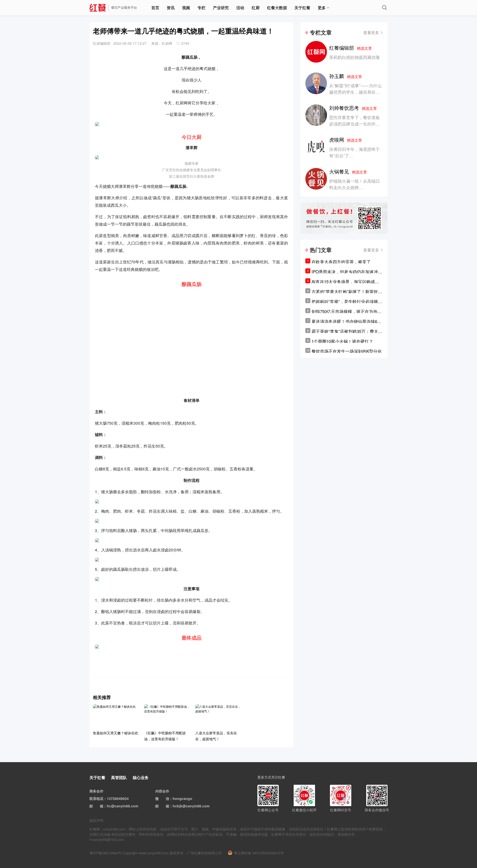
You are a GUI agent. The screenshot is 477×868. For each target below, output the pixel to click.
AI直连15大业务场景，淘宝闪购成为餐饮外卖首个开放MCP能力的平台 (345, 281)
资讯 (171, 7)
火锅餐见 (348, 171)
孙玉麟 (345, 76)
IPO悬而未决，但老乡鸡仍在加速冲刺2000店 (347, 271)
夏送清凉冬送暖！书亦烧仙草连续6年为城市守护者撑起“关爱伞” (346, 321)
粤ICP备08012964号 (105, 852)
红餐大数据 (277, 7)
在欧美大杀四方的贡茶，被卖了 (341, 261)
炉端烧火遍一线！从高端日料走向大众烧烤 (354, 184)
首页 (155, 7)
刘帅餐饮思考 (353, 107)
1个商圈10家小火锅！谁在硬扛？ (342, 341)
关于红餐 (302, 7)
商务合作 (96, 790)
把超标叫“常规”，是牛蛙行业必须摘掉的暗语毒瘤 (347, 301)
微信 (165, 798)
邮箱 (99, 805)
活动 (240, 7)
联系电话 (96, 798)
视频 (186, 7)
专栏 (201, 7)
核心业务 (141, 777)
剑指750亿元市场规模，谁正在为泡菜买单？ (347, 311)
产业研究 (221, 7)
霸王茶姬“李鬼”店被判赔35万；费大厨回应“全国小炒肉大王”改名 (347, 331)
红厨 (256, 7)
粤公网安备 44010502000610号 (259, 852)
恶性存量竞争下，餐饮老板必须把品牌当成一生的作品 (354, 120)
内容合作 (162, 790)
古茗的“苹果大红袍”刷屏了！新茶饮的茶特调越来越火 (347, 291)
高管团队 (119, 777)
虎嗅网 (345, 139)
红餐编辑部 (350, 47)
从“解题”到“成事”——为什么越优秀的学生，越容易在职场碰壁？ (355, 91)
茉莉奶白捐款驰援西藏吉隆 (354, 57)
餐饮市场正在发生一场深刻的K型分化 (347, 351)
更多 (322, 7)
